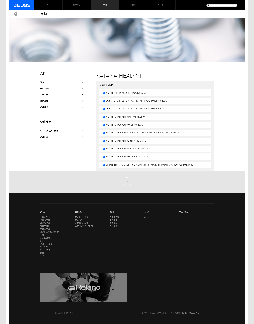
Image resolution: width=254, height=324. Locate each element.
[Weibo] (42, 199)
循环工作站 (45, 226)
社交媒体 (76, 5)
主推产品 (44, 217)
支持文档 (44, 101)
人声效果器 (45, 238)
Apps (42, 255)
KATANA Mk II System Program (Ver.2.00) (126, 92)
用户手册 (44, 94)
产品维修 (44, 107)
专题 (133, 5)
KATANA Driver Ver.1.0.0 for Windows (124, 124)
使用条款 (70, 313)
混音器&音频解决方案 (49, 232)
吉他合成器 (45, 229)
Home (16, 14)
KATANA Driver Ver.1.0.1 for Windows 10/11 (126, 116)
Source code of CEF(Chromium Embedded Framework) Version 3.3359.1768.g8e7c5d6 (149, 164)
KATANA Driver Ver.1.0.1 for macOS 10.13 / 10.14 (129, 148)
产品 (42, 211)
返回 (42, 82)
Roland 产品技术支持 (49, 130)
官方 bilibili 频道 (81, 223)
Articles (147, 217)
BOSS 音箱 (45, 247)
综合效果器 (45, 223)
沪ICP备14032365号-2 (189, 313)
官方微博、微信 (81, 217)
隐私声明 (59, 313)
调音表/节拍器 (46, 244)
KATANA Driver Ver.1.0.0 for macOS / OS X (127, 156)
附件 (42, 252)
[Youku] (48, 199)
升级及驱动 (45, 88)
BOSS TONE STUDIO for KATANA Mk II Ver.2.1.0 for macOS (135, 108)
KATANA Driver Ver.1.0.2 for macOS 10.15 (126, 140)
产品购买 (161, 5)
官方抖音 (79, 220)
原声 (42, 241)
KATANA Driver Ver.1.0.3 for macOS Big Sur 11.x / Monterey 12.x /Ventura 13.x (144, 132)
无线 (42, 235)
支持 (105, 5)
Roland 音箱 (45, 250)
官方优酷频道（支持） (84, 226)
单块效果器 (45, 220)
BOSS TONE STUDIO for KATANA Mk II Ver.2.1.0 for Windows (136, 100)
